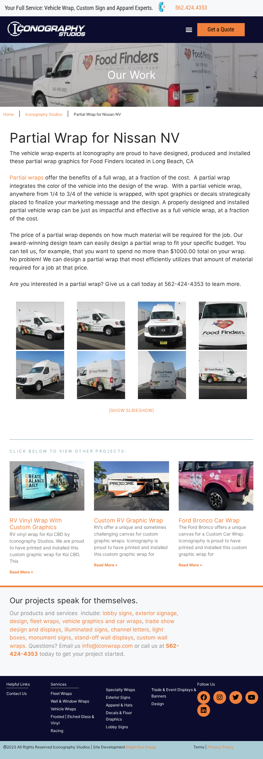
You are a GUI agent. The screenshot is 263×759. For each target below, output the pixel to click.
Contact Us (16, 693)
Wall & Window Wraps (70, 701)
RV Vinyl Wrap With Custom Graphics (36, 524)
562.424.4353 (191, 7)
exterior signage (156, 613)
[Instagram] (219, 697)
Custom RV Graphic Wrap (128, 520)
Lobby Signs (117, 726)
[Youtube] (251, 697)
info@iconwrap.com (107, 646)
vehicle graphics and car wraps (102, 621)
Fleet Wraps (61, 693)
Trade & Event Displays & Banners (173, 692)
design (18, 621)
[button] (188, 29)
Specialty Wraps (120, 689)
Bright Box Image (141, 747)
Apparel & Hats (119, 705)
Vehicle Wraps (63, 708)
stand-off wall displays (103, 637)
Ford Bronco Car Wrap (209, 520)
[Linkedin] (203, 710)
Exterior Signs (118, 697)
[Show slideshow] (131, 410)
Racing (57, 730)
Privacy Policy (220, 747)
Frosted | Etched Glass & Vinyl (72, 719)
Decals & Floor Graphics (119, 715)
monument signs (50, 637)
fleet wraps (44, 621)
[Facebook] (203, 697)
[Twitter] (235, 697)
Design (157, 703)
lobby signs (117, 613)
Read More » (21, 572)
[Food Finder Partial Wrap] (40, 326)
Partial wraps (27, 177)
